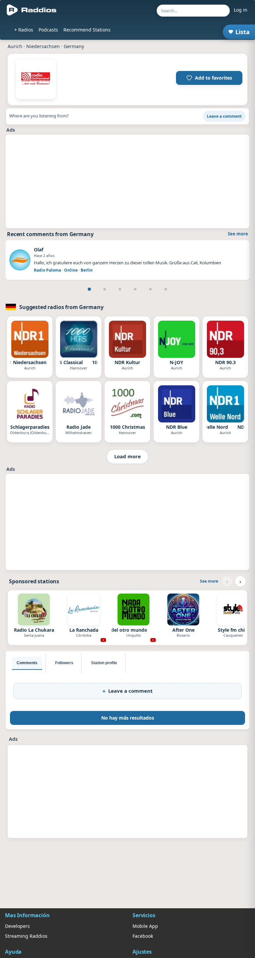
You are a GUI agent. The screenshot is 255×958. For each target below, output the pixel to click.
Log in (240, 10)
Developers (17, 926)
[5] (150, 289)
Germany (74, 46)
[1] (89, 289)
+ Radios (23, 30)
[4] (135, 289)
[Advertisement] (127, 181)
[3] (120, 289)
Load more (127, 456)
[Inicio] (32, 10)
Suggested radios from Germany (61, 307)
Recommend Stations (87, 30)
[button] (209, 78)
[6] (165, 289)
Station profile (104, 663)
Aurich (15, 46)
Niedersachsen (43, 46)
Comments (27, 663)
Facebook (142, 936)
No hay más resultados (127, 718)
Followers (64, 663)
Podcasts (48, 30)
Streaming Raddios (26, 936)
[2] (104, 289)
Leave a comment (224, 116)
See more (238, 234)
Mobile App (145, 926)
